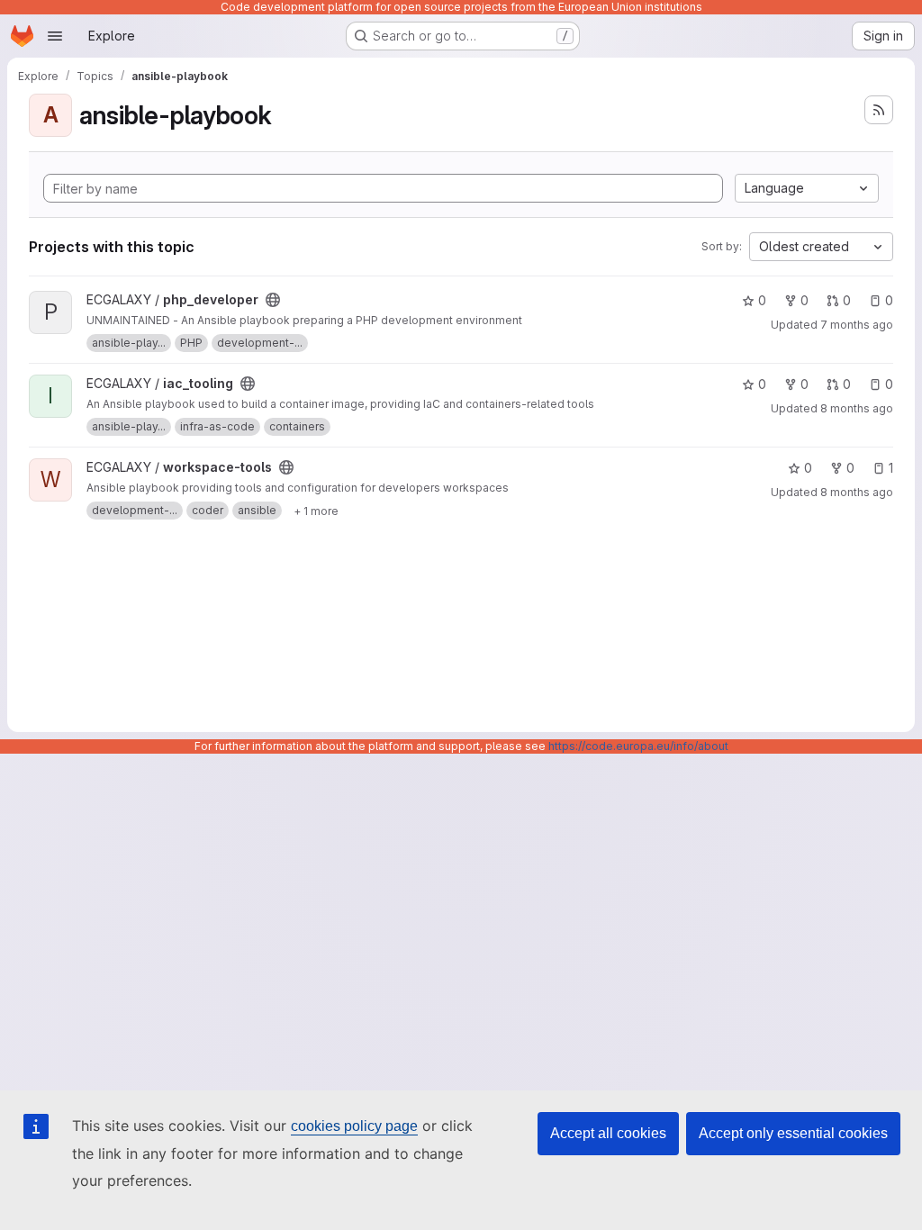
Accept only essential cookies (793, 1133)
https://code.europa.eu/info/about (638, 746)
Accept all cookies (608, 1133)
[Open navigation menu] (55, 36)
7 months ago (856, 324)
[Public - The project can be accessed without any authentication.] (273, 300)
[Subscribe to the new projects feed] (878, 109)
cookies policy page (354, 1126)
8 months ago (856, 408)
